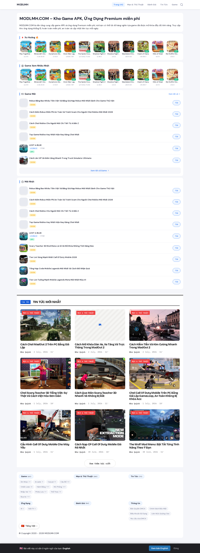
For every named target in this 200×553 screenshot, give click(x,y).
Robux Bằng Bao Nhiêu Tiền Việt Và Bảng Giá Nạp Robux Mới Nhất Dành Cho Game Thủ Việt (71, 101)
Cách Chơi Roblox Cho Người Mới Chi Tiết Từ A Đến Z (54, 123)
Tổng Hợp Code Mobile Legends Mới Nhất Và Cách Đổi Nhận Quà (59, 268)
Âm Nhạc (25, 482)
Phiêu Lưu (40, 492)
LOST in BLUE (35, 145)
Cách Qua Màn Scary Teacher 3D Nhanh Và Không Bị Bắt (96, 394)
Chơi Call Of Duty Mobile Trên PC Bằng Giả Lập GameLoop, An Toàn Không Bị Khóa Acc (153, 396)
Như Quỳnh (25, 352)
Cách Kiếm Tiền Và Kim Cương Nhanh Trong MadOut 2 (153, 346)
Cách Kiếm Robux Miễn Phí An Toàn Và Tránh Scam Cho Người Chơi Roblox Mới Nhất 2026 (71, 112)
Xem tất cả (173, 94)
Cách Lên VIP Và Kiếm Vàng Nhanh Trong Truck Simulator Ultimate (60, 158)
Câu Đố (65, 482)
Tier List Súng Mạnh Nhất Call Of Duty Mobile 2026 (53, 257)
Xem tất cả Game (99, 170)
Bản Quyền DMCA (137, 508)
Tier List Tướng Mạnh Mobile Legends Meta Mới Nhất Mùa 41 (57, 280)
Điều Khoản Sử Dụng (138, 513)
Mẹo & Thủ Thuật (135, 4)
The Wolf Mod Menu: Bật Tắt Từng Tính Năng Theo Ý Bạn (154, 446)
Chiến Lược (26, 487)
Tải (176, 103)
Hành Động (43, 487)
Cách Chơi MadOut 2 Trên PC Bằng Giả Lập (44, 346)
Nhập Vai (26, 492)
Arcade (39, 482)
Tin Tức (164, 4)
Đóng (176, 548)
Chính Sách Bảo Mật (158, 508)
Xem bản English (159, 548)
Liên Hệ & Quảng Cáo (160, 513)
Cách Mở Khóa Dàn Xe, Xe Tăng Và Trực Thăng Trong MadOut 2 (99, 346)
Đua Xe (25, 497)
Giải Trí (32, 508)
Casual (52, 482)
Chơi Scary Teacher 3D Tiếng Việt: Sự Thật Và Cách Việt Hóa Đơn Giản (43, 394)
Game (174, 4)
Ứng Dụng (25, 503)
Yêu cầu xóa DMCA (138, 518)
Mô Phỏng (59, 487)
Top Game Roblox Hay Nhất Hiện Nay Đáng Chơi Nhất (54, 134)
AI (22, 508)
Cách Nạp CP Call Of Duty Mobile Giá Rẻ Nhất (98, 446)
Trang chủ (118, 4)
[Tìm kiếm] (181, 4)
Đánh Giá (152, 4)
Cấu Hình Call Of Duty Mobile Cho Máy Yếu (44, 446)
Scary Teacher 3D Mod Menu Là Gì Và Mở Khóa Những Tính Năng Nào (61, 246)
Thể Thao (56, 492)
